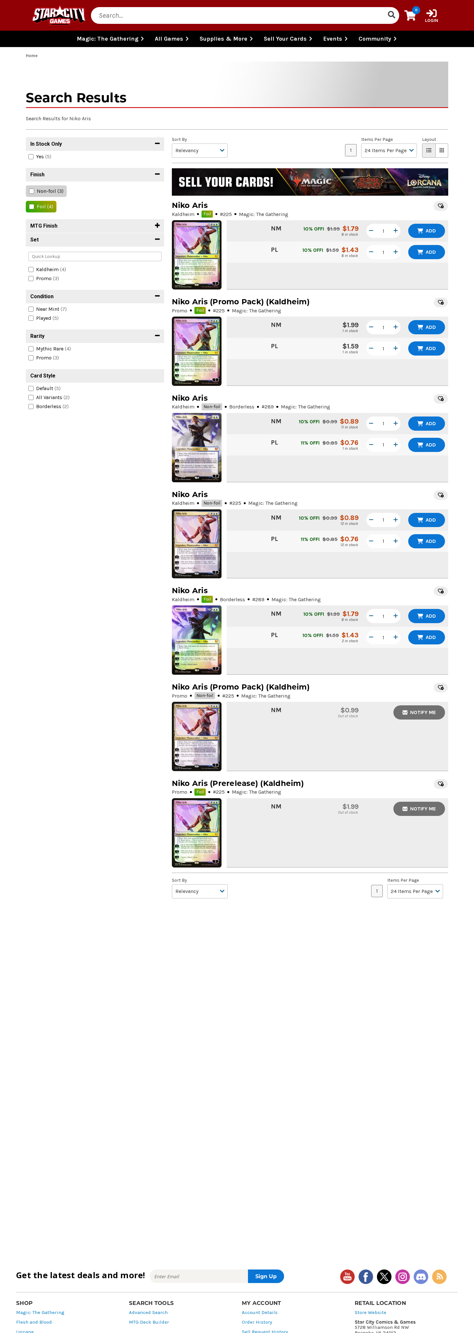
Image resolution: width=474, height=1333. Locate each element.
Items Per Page (377, 139)
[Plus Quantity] (395, 231)
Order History (257, 1322)
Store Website (370, 1312)
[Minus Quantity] (371, 231)
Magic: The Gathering (40, 1312)
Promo (179, 311)
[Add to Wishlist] (441, 206)
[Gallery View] (442, 150)
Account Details (260, 1312)
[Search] (391, 15)
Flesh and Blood (34, 1322)
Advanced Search (148, 1312)
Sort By (179, 139)
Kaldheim (183, 214)
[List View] (429, 150)
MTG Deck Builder (149, 1322)
